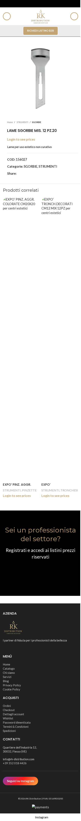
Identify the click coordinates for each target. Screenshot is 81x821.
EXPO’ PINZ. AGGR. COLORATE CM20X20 (19, 486)
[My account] (74, 16)
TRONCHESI (69, 490)
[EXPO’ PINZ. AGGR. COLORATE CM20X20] (21, 339)
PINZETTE (29, 490)
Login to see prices (17, 496)
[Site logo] (40, 16)
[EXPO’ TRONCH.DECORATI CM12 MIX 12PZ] (59, 339)
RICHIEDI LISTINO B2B (40, 30)
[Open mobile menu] (7, 16)
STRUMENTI (12, 490)
